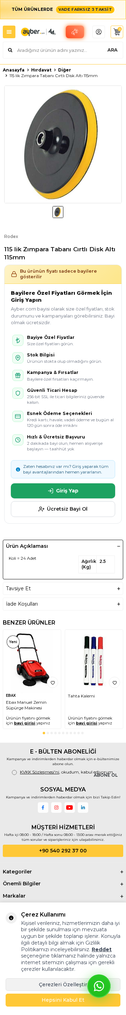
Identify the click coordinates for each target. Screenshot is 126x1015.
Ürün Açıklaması (27, 546)
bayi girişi (24, 723)
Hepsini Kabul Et (63, 1000)
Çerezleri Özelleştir (63, 984)
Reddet (102, 949)
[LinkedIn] (83, 807)
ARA (112, 50)
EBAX (11, 695)
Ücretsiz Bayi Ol (67, 509)
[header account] (98, 32)
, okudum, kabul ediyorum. (67, 772)
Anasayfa (13, 70)
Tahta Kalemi (81, 696)
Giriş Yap (67, 491)
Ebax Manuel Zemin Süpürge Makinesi (26, 705)
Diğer (64, 70)
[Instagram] (56, 807)
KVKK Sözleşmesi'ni (39, 772)
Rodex (11, 236)
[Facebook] (43, 807)
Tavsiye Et (18, 588)
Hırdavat (41, 70)
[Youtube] (69, 807)
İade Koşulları (22, 604)
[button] (44, 733)
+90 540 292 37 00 (63, 850)
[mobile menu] (9, 32)
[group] (63, 144)
